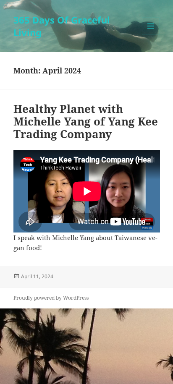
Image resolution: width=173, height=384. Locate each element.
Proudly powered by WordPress (51, 297)
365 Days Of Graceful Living (61, 26)
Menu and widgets (151, 34)
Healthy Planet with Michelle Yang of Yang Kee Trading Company (85, 121)
